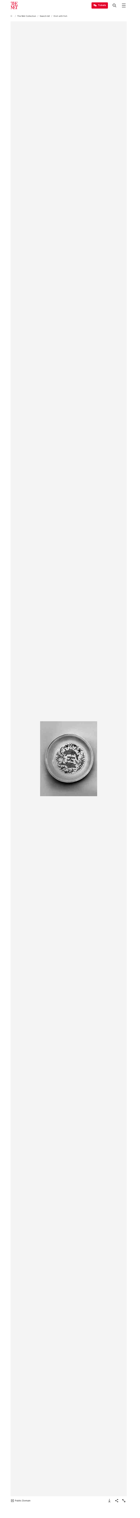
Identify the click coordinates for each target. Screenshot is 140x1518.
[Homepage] (14, 5)
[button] (68, 758)
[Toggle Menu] (124, 5)
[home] (12, 16)
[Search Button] (114, 5)
